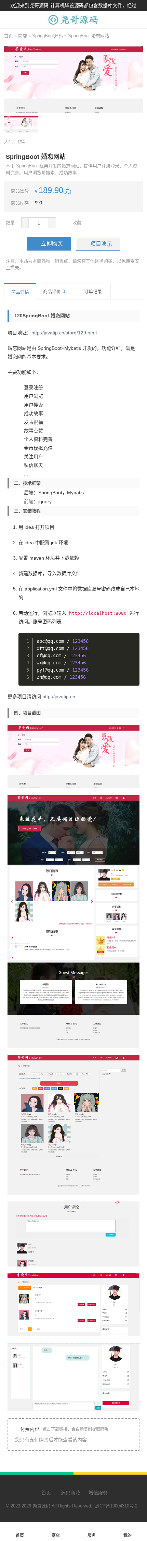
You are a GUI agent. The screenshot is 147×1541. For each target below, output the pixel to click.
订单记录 (93, 291)
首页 (8, 35)
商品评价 (54, 291)
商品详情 (20, 291)
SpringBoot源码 (47, 35)
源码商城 (69, 1492)
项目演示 (101, 244)
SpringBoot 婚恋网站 (88, 35)
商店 (22, 35)
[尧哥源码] (73, 24)
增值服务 (98, 1492)
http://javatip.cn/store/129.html (64, 332)
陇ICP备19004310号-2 (115, 1505)
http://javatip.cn (58, 696)
